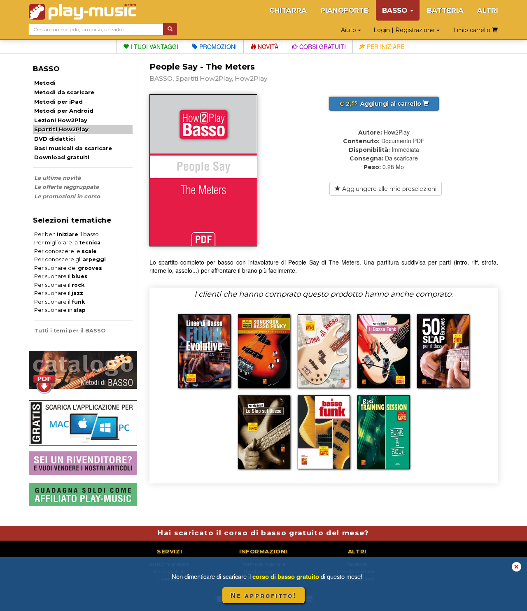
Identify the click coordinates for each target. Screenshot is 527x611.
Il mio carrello (472, 30)
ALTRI (487, 10)
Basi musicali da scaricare (73, 148)
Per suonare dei (68, 268)
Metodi (45, 82)
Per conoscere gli (70, 259)
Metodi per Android (63, 110)
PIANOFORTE (344, 10)
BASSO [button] (395, 10)
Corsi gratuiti (322, 46)
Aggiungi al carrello (381, 103)
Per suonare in (60, 310)
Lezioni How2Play (60, 120)
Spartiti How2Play (61, 129)
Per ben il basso (66, 234)
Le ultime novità (57, 177)
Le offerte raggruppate (66, 187)
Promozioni (217, 46)
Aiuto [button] (349, 30)
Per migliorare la (67, 242)
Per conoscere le (65, 251)
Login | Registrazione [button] (404, 30)
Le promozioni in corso (67, 196)
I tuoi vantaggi (153, 46)
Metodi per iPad (58, 101)
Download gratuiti (61, 157)
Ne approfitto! (264, 595)
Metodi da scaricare (64, 92)
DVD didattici (54, 138)
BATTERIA (445, 10)
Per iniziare (384, 46)
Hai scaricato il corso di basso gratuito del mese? (263, 533)
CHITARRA (288, 10)
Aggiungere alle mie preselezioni (388, 189)
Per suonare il (61, 276)
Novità (267, 46)
